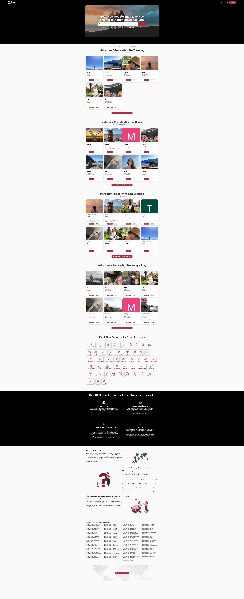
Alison (125, 171)
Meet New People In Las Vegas (129, 530)
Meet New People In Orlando (110, 525)
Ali (106, 171)
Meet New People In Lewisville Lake (130, 548)
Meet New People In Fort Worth (148, 541)
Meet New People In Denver (91, 533)
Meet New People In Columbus (110, 524)
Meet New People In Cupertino (110, 537)
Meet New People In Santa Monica (148, 550)
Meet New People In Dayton (147, 549)
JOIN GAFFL (232, 2)
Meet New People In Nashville (110, 554)
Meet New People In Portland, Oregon (93, 553)
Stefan (143, 315)
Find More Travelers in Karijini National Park (122, 113)
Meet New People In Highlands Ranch (130, 533)
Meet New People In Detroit (147, 529)
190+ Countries (115, 27)
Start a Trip (222, 2)
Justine (107, 72)
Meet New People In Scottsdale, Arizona (131, 556)
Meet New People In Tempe (147, 537)
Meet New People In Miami (128, 542)
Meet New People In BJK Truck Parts (149, 540)
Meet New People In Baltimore (110, 540)
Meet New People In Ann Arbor (148, 524)
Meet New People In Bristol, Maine (148, 553)
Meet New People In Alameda (129, 524)
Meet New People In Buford (128, 525)
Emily (125, 216)
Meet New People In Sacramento (110, 533)
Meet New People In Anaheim (110, 557)
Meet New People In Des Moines (129, 528)
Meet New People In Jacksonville (110, 538)
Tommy (107, 99)
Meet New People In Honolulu (110, 548)
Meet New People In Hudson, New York (93, 524)
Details (97, 80)
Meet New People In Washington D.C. (93, 528)
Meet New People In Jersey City (92, 534)
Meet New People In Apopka (128, 557)
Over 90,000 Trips (131, 27)
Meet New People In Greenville (129, 550)
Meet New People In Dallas (91, 542)
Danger (89, 171)
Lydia (106, 287)
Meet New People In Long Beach (148, 534)
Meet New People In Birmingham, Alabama (94, 554)
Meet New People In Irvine (109, 546)
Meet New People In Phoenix (91, 546)
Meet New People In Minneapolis (129, 526)
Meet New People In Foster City (148, 548)
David (88, 287)
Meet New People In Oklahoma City (148, 556)
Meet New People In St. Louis (110, 541)
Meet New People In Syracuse (147, 546)
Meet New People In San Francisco (92, 538)
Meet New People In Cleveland (148, 525)
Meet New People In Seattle (91, 529)
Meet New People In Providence (110, 544)
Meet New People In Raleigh (128, 538)
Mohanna (126, 72)
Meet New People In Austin (91, 544)
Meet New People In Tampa (91, 556)
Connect (91, 80)
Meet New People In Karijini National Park (129, 46)
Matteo (107, 144)
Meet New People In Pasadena (148, 536)
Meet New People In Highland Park (111, 549)
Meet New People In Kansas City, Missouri (112, 526)
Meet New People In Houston (91, 550)
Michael (126, 144)
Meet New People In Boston (91, 545)
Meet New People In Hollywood (110, 556)
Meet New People (115, 46)
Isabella (89, 99)
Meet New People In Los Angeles (92, 525)
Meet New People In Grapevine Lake (149, 552)
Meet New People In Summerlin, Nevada (149, 545)
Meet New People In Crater (147, 542)
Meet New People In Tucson (147, 526)
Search (142, 24)
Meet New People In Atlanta (91, 532)
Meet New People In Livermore (110, 534)
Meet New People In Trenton (91, 537)
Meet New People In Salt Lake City (129, 532)
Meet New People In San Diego (92, 552)
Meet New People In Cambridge (129, 537)
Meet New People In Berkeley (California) (131, 536)
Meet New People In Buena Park (129, 529)
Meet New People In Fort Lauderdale (111, 553)
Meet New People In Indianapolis (92, 557)
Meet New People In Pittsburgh (110, 542)
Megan (88, 72)
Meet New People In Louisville (147, 538)
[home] (12, 2)
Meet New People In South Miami (110, 536)
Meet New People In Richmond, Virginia (130, 546)
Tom (143, 216)
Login (227, 2)
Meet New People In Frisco (147, 544)
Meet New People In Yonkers (91, 558)
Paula (143, 72)
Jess (106, 315)
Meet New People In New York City (92, 536)
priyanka (89, 144)
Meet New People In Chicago (91, 526)
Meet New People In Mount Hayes (111, 545)
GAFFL (108, 46)
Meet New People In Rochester (148, 530)
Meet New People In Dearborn (147, 528)
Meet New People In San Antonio (110, 528)
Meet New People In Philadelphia (110, 529)
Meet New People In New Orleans (129, 549)
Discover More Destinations (122, 572)
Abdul (125, 287)
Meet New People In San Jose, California (94, 530)
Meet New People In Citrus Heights (130, 534)
